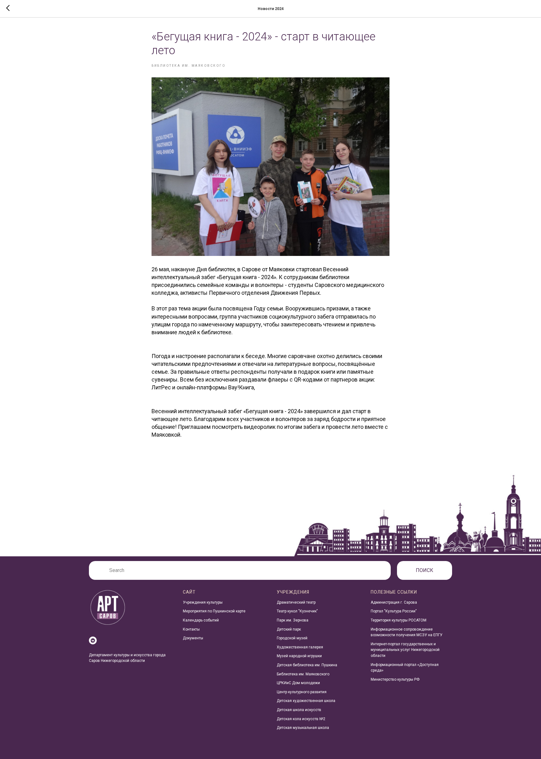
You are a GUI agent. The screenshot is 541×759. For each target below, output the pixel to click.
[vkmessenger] (93, 640)
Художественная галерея (300, 647)
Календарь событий (201, 620)
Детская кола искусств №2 (301, 719)
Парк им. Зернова (292, 620)
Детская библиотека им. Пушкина (307, 665)
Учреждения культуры (203, 602)
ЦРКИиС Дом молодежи (298, 683)
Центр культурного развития (302, 692)
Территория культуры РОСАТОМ (398, 620)
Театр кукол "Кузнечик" (297, 611)
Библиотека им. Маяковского (303, 674)
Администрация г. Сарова (394, 602)
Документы (193, 638)
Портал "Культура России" (394, 611)
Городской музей (292, 638)
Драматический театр (296, 602)
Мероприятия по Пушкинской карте (214, 611)
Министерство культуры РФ (395, 679)
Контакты (191, 629)
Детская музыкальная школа (303, 727)
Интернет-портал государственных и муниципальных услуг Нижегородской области (405, 650)
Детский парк (289, 629)
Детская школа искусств (299, 710)
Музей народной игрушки (299, 656)
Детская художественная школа (306, 701)
